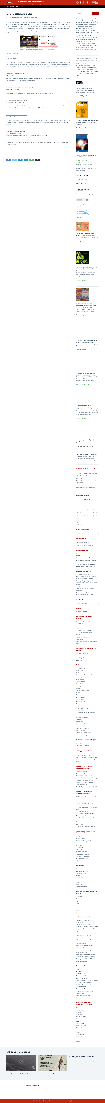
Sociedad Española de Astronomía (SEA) (86, 787)
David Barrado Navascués (83, 58)
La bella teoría (80, 710)
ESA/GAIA (78, 836)
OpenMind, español (81, 179)
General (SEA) (79, 1028)
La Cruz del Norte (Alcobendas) (84, 632)
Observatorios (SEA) (81, 952)
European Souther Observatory (84, 945)
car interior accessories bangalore (85, 587)
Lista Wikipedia (80, 658)
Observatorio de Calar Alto (83, 542)
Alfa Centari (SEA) (81, 668)
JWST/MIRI (79, 849)
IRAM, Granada (80, 948)
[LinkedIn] (20, 160)
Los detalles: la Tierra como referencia (16, 115)
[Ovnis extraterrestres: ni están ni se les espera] (21, 1063)
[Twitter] (81, 2)
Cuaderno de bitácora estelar (31, 1)
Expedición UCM (80, 701)
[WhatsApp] (31, 160)
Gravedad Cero (80, 704)
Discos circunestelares (82, 871)
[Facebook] (77, 2)
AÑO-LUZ (86, 574)
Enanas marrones (81, 873)
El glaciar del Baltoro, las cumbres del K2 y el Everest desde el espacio (87, 582)
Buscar (95, 13)
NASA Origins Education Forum (84, 982)
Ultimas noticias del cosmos (83, 733)
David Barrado (80, 90)
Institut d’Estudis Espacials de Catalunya (87, 778)
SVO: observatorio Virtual (83, 858)
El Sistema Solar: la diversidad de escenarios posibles (20, 88)
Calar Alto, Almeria (81, 943)
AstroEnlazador (80, 1010)
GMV (77, 903)
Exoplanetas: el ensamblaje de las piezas (17, 73)
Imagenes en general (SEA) (83, 935)
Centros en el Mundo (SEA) (83, 755)
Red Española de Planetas (83, 856)
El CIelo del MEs (80, 697)
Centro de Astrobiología (42, 142)
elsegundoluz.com (81, 1025)
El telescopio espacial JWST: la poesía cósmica (86, 561)
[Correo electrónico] (37, 160)
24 (77, 519)
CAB (78, 64)
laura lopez (79, 574)
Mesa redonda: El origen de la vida (15, 131)
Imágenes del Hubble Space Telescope (86, 933)
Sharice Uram (80, 593)
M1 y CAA (78, 635)
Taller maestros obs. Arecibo (84, 998)
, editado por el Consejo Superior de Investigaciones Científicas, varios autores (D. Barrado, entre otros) (87, 307)
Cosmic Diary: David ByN (82, 745)
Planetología (79, 639)
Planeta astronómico (81, 724)
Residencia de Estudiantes (25, 142)
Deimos (78, 899)
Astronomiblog (80, 679)
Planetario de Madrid (81, 989)
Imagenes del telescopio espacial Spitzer (87, 926)
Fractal (78, 901)
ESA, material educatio (82, 978)
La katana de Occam (81, 715)
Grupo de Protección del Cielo (84, 630)
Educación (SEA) (80, 973)
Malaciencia (79, 719)
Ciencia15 (78, 688)
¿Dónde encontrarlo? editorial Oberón (86, 130)
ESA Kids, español (81, 976)
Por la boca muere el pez (82, 728)
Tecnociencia (79, 1037)
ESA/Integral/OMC (81, 838)
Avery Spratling (80, 581)
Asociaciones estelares (82, 869)
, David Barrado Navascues (87, 122)
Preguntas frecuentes (49, 1101)
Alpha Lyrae (79, 670)
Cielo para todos (80, 681)
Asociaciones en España (82, 653)
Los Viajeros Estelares (82, 717)
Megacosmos (79, 721)
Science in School (80, 993)
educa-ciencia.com (81, 971)
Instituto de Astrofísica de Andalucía (85, 782)
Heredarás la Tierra (81, 706)
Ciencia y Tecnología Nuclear (84, 686)
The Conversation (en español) (84, 194)
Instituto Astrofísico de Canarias (84, 780)
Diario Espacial (80, 1023)
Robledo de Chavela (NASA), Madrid (85, 954)
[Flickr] (84, 2)
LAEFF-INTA (79, 824)
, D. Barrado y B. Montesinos (86, 441)
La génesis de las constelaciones (85, 558)
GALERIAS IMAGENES (82, 612)
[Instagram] (87, 2)
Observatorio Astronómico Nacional (86, 826)
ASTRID (78, 969)
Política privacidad (60, 1101)
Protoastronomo (80, 730)
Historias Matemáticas (82, 708)
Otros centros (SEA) (81, 784)
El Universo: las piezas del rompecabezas (17, 57)
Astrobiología (27, 17)
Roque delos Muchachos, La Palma (85, 956)
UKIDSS (78, 861)
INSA (77, 905)
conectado (40, 1089)
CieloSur (78, 1021)
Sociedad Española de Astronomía (85, 545)
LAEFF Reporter (80, 1034)
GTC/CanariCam (80, 843)
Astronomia (79, 677)
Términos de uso (37, 1101)
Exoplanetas (79, 878)
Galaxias (78, 880)
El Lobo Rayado (80, 699)
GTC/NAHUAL (80, 847)
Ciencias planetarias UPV (83, 771)
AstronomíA (79, 1014)
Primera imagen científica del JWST (85, 566)
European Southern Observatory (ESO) (86, 757)
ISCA (77, 1032)
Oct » (81, 524)
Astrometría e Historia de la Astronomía (87, 675)
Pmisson (78, 726)
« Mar (77, 524)
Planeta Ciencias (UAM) (82, 637)
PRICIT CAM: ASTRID (81, 852)
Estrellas (78, 875)
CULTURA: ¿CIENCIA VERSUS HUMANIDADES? (81, 1057)
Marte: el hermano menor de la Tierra (16, 100)
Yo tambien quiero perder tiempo (85, 735)
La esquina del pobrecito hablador (85, 712)
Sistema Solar (80, 884)
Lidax (77, 910)
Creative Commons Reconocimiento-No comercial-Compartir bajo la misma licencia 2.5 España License (86, 94)
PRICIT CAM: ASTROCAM (82, 854)
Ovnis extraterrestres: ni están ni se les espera (86, 554)
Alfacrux (78, 1008)
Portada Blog (19, 6)
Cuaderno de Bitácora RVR (83, 690)
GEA (77, 655)
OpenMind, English (81, 183)
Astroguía (79, 1012)
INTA (77, 908)
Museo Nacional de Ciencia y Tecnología (87, 980)
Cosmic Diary (79, 217)
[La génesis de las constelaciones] (52, 1063)
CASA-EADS (79, 896)
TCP (77, 912)
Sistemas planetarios (81, 886)
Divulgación (34, 17)
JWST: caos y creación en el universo (86, 564)
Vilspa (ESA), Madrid (81, 961)
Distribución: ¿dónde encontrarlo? (85, 315)
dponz (78, 692)
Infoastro (78, 1030)
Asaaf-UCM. (79, 628)
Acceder (78, 1041)
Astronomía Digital (81, 1016)
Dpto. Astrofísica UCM (82, 811)
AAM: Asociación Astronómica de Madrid (87, 626)
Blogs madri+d (10, 6)
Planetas (78, 882)
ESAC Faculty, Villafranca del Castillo (85, 813)
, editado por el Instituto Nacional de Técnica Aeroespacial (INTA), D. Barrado (87, 235)
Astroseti (78, 1019)
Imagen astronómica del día (83, 924)
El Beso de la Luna (81, 695)
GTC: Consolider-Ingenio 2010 (84, 841)
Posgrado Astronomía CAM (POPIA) (85, 991)
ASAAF (78, 672)
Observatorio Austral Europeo (84, 950)
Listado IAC (79, 660)
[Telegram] (26, 160)
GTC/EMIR (79, 845)
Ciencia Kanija (80, 684)
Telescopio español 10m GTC (84, 959)
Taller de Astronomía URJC (83, 995)
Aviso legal (69, 1101)
